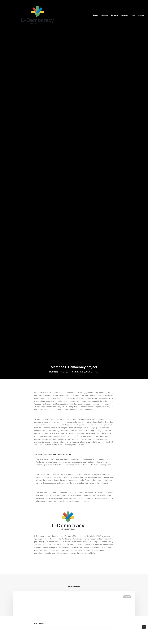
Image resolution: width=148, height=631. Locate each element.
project (65, 372)
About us (104, 15)
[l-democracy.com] (38, 15)
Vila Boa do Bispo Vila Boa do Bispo (86, 372)
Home (95, 15)
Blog (133, 15)
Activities (124, 15)
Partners (114, 15)
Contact (141, 15)
